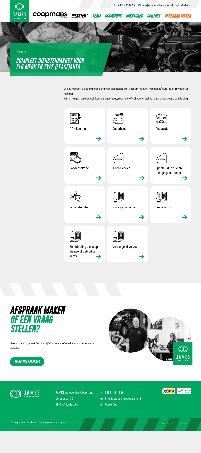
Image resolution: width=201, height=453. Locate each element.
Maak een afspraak (27, 361)
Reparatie (162, 129)
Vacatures (134, 16)
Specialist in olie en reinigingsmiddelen (169, 170)
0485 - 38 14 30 (126, 5)
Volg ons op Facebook (25, 422)
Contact (153, 16)
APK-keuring (77, 129)
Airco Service (121, 168)
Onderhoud (119, 129)
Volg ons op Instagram (54, 422)
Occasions (113, 16)
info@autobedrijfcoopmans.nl (157, 5)
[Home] (38, 11)
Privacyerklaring (165, 423)
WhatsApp (185, 5)
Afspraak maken (178, 16)
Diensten (78, 16)
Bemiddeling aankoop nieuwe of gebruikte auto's (83, 251)
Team (96, 16)
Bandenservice (79, 168)
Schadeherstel (79, 207)
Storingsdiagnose (124, 207)
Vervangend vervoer (125, 247)
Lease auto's (164, 207)
